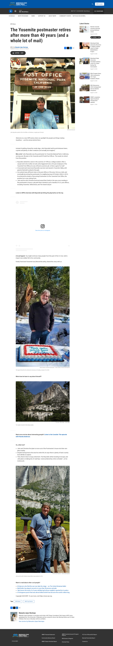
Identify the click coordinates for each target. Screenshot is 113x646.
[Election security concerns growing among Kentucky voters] (85, 29)
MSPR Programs (23, 16)
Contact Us (85, 641)
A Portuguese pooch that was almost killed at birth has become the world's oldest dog (43, 592)
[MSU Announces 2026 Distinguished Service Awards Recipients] (85, 88)
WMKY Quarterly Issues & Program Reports (70, 635)
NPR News (13, 24)
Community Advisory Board (48, 638)
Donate (100, 4)
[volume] (15, 11)
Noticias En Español (79, 16)
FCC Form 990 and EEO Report (89, 634)
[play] (11, 11)
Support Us (41, 16)
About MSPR (52, 16)
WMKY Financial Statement (48, 634)
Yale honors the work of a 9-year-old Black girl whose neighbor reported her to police (42, 590)
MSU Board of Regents (67, 638)
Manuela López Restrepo (21, 47)
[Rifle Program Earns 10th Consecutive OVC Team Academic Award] (85, 76)
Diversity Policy (65, 642)
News (33, 16)
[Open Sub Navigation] (16, 16)
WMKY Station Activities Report (49, 641)
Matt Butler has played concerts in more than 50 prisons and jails (37, 588)
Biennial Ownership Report (88, 638)
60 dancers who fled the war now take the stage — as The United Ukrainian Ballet (41, 586)
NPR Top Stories (29, 601)
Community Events (65, 16)
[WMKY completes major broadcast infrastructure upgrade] (85, 99)
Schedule (12, 16)
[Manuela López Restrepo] (13, 616)
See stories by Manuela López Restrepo (31, 621)
